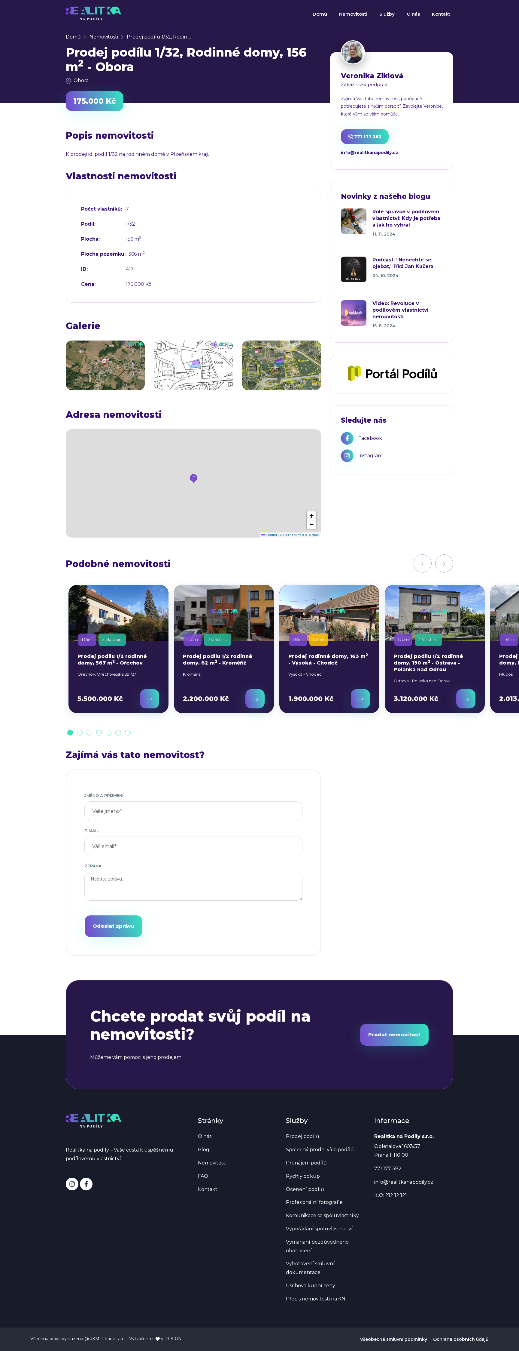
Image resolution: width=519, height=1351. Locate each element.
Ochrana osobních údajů (461, 1339)
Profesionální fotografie (314, 1202)
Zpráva (93, 865)
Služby (387, 14)
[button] (193, 478)
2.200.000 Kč (206, 699)
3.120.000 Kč (416, 699)
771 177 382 (367, 136)
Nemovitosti (353, 14)
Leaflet (271, 534)
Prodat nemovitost (394, 1035)
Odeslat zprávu (113, 926)
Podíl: (88, 224)
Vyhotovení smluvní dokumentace (310, 1268)
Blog (203, 1149)
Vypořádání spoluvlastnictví (319, 1229)
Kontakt (441, 14)
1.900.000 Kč (310, 699)
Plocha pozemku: (103, 254)
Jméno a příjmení (103, 795)
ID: (84, 269)
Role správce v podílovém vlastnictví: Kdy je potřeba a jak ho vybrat (406, 218)
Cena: (88, 284)
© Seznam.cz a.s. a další (300, 534)
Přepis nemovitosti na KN (315, 1299)
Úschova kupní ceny (310, 1285)
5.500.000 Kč (100, 699)
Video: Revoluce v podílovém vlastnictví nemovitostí (400, 310)
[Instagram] (72, 1184)
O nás (413, 14)
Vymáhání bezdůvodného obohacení (317, 1246)
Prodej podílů (302, 1136)
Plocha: (90, 239)
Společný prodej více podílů (320, 1149)
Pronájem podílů (306, 1163)
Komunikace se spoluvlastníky (322, 1215)
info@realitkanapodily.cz (369, 152)
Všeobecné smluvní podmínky (393, 1339)
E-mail (91, 830)
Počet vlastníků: (101, 209)
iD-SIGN (173, 1338)
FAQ (203, 1176)
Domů (320, 14)
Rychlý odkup (303, 1176)
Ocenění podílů (305, 1189)
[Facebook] (86, 1184)
